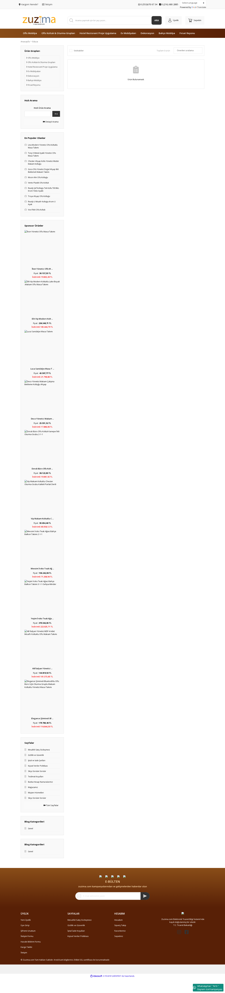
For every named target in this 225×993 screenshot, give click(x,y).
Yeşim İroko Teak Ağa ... (42, 618)
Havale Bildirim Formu (31, 941)
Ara (56, 113)
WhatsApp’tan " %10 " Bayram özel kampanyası (209, 988)
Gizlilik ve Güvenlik (76, 925)
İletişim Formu (27, 936)
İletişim (24, 952)
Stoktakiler (79, 50)
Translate (201, 7)
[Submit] (145, 896)
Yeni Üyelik (26, 920)
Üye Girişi (25, 925)
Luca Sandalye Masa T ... (42, 368)
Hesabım (118, 920)
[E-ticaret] (112, 976)
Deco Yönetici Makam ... (42, 418)
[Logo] (39, 20)
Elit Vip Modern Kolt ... (42, 318)
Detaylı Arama (51, 121)
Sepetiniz (118, 936)
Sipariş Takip (120, 925)
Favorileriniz (120, 930)
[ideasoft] (96, 976)
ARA (156, 20)
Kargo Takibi (26, 947)
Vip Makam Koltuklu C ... (42, 518)
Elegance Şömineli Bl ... (42, 718)
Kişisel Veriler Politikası (78, 936)
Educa (35, 41)
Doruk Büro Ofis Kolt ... (42, 468)
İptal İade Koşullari (76, 930)
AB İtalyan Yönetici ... (42, 668)
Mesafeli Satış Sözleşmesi (80, 920)
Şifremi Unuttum (28, 930)
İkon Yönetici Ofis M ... (42, 268)
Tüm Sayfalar (52, 805)
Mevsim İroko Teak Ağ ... (42, 568)
